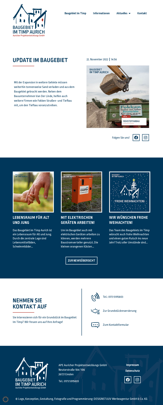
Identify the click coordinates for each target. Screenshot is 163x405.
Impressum (132, 365)
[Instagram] (145, 137)
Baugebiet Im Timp (75, 13)
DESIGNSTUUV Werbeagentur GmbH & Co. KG (120, 399)
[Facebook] (136, 137)
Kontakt (142, 13)
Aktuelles (122, 13)
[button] (5, 399)
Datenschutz (132, 371)
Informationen (101, 13)
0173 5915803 (71, 381)
